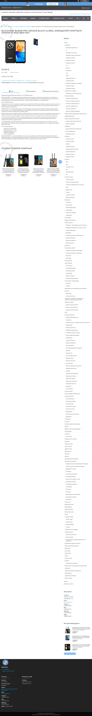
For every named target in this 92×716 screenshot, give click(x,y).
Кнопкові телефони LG (71, 108)
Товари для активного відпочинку (73, 570)
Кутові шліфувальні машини (72, 335)
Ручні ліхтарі (69, 436)
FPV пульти (68, 489)
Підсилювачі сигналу (71, 481)
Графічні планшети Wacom (72, 309)
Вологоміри (67, 550)
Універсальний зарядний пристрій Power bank (76, 113)
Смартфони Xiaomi (70, 60)
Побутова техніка (69, 177)
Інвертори (67, 453)
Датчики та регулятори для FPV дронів (75, 466)
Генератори (68, 320)
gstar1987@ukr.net (68, 602)
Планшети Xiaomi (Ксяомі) (72, 149)
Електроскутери (69, 403)
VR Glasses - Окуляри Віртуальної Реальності (76, 225)
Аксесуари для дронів (71, 497)
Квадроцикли (69, 411)
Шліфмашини (69, 337)
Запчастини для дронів (71, 474)
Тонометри (68, 202)
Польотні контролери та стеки (73, 479)
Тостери (68, 192)
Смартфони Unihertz (70, 78)
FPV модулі (68, 471)
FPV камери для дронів (71, 484)
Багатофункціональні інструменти (74, 348)
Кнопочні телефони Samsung (73, 101)
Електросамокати (70, 398)
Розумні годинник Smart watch (72, 118)
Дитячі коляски (69, 537)
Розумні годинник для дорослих (73, 121)
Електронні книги (69, 509)
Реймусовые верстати (71, 368)
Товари (13, 18)
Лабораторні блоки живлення (72, 545)
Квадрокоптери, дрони (70, 220)
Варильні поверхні (70, 197)
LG (66, 50)
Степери (68, 527)
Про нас (70, 18)
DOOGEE (68, 144)
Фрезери (68, 350)
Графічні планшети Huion (72, 307)
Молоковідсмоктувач (71, 207)
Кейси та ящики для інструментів (74, 365)
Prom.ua (53, 713)
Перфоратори (69, 325)
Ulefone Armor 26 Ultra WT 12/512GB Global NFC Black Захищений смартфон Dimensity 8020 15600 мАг (81, 629)
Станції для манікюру (71, 212)
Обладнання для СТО (71, 383)
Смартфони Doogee (70, 88)
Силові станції (69, 519)
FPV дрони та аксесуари (70, 461)
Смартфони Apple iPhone (71, 47)
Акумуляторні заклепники (72, 373)
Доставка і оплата (44, 18)
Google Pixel (68, 70)
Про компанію (6, 669)
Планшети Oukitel (70, 141)
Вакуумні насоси (70, 358)
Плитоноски (67, 502)
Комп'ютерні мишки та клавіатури (74, 253)
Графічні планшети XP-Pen (72, 304)
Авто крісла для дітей (71, 534)
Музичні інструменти (71, 240)
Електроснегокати (70, 409)
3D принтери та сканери (70, 90)
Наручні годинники (70, 123)
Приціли (67, 456)
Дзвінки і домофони (70, 237)
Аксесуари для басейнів (71, 563)
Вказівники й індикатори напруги (72, 543)
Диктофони (67, 548)
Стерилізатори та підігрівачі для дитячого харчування (76, 540)
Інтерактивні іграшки (71, 268)
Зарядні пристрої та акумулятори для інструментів (78, 322)
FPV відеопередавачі (71, 476)
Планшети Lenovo (70, 139)
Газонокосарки (69, 388)
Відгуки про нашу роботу (8, 671)
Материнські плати (69, 511)
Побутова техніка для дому (72, 182)
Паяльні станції (68, 558)
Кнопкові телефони (69, 96)
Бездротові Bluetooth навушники (73, 128)
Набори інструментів (71, 342)
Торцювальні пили (70, 340)
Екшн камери (68, 217)
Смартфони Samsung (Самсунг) (73, 55)
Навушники (67, 126)
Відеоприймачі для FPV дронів (73, 494)
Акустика (67, 291)
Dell (66, 169)
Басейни (67, 560)
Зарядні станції (68, 448)
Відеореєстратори (69, 504)
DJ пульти (67, 421)
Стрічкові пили (69, 363)
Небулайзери (69, 210)
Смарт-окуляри (68, 578)
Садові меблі (68, 553)
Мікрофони (68, 232)
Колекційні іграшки (70, 270)
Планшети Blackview (70, 151)
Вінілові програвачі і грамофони (72, 424)
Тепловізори (68, 419)
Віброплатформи (70, 524)
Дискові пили (69, 353)
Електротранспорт (69, 396)
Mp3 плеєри (68, 293)
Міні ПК (66, 426)
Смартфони (10, 26)
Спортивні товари (69, 516)
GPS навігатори (68, 260)
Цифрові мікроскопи (69, 116)
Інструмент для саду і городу (72, 332)
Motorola (68, 68)
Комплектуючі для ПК (70, 248)
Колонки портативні (70, 296)
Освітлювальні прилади (70, 575)
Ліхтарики (67, 434)
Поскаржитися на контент (43, 714)
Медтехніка (67, 199)
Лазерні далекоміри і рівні (72, 317)
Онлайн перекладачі (71, 230)
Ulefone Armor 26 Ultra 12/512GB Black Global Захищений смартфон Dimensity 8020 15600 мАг (38, 170)
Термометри (69, 215)
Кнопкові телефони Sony (71, 106)
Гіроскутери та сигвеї (71, 406)
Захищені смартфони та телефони (22, 26)
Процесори (68, 255)
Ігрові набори (69, 273)
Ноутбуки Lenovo (70, 166)
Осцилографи (68, 431)
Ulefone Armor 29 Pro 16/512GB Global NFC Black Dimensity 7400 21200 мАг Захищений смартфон (81, 646)
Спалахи (68, 286)
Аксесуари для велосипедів (71, 458)
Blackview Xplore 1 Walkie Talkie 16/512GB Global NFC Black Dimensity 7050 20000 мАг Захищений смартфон (53, 170)
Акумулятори (68, 451)
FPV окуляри (69, 486)
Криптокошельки (70, 243)
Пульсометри (69, 205)
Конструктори (69, 265)
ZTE (67, 65)
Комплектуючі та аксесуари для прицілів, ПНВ (75, 565)
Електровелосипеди (70, 401)
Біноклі (66, 514)
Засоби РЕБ (68, 499)
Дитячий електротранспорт (72, 414)
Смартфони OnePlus (70, 57)
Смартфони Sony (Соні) (71, 52)
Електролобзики (70, 345)
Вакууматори (69, 189)
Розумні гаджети (69, 222)
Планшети (67, 136)
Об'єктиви (68, 283)
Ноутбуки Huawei (70, 172)
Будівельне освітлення (71, 381)
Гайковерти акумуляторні (72, 330)
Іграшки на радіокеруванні (72, 278)
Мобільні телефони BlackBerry (73, 111)
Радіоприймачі (68, 507)
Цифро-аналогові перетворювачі (72, 429)
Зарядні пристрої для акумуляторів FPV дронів (77, 463)
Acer (67, 164)
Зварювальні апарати (71, 376)
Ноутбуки (67, 159)
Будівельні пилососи (71, 327)
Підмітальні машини (70, 378)
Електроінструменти (69, 314)
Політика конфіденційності (54, 714)
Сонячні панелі (68, 446)
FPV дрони (68, 491)
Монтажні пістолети (70, 360)
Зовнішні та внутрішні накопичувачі (74, 250)
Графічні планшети (69, 302)
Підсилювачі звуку (70, 133)
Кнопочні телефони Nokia (72, 98)
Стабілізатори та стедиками (71, 529)
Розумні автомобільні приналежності (74, 235)
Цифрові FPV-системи (71, 468)
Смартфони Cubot (70, 85)
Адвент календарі (70, 275)
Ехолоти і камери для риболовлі (72, 393)
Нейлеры (68, 371)
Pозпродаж (23, 18)
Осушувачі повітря (70, 194)
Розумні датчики (69, 443)
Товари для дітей (69, 532)
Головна (5, 18)
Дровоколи (68, 386)
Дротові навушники (70, 131)
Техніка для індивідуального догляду (75, 184)
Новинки (32, 18)
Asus (67, 161)
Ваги (67, 187)
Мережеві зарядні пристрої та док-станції (76, 227)
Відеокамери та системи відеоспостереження (76, 288)
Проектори (67, 245)
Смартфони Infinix (70, 80)
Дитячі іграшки (68, 263)
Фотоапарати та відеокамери (72, 280)
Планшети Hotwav (70, 156)
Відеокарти (68, 258)
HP (66, 174)
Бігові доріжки (69, 522)
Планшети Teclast (70, 154)
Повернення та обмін (58, 18)
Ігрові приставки (69, 391)
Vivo (67, 73)
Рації (66, 312)
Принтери (67, 441)
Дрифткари (68, 416)
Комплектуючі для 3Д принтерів (73, 93)
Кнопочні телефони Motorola (72, 103)
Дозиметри (67, 568)
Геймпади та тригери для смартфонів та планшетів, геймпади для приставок (74, 299)
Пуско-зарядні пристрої (71, 355)
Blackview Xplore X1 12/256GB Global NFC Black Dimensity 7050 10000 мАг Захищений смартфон (80, 637)
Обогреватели (68, 573)
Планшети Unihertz (70, 146)
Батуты (66, 555)
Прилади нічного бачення (71, 439)
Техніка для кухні (70, 179)
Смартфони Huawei (70, 63)
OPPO (67, 75)
